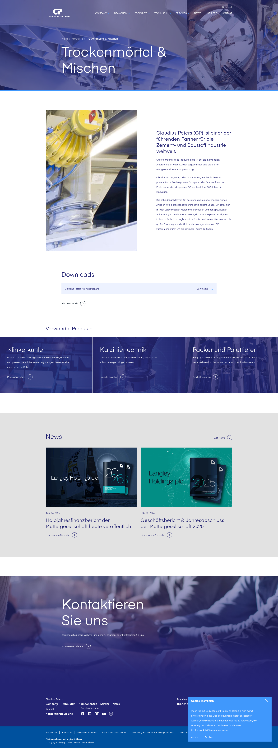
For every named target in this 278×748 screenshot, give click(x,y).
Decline (209, 737)
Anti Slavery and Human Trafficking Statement (152, 732)
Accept (195, 737)
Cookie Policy (185, 732)
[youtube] (104, 714)
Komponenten (88, 704)
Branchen (183, 704)
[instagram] (111, 713)
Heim (64, 38)
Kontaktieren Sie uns (59, 713)
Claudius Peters (54, 699)
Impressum (67, 732)
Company (52, 704)
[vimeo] (97, 714)
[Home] (58, 13)
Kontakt (50, 709)
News (116, 704)
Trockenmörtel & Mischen (102, 38)
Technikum (68, 704)
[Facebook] (83, 713)
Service (104, 704)
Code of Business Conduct (114, 732)
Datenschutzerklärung (87, 732)
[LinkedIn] (90, 713)
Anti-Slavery (51, 732)
